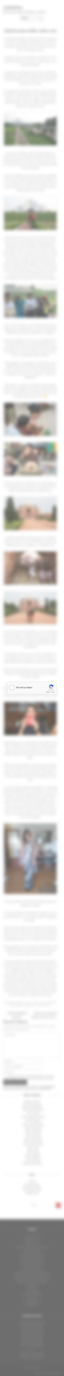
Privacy (48, 692)
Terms (53, 692)
